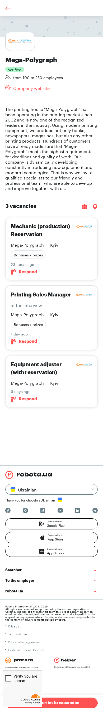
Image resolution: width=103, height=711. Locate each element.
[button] (51, 523)
